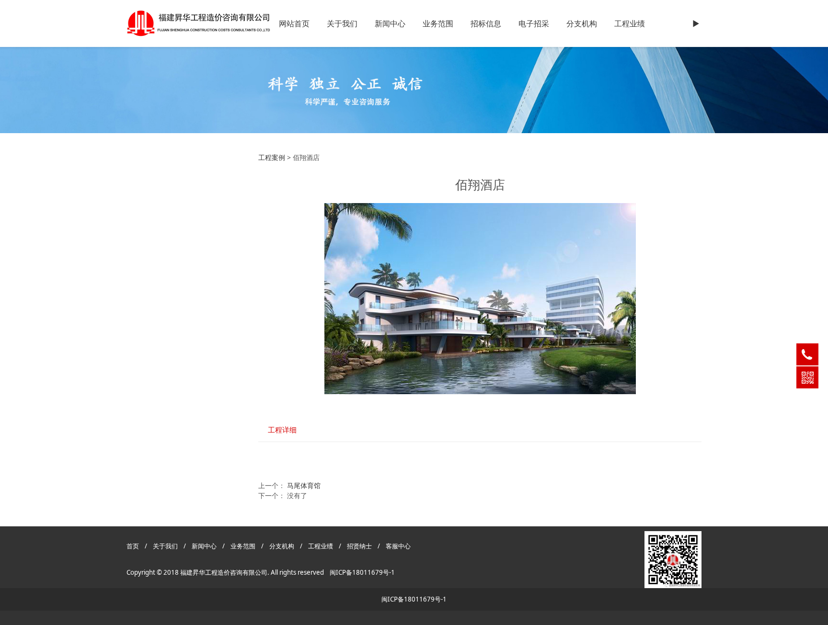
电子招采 (533, 23)
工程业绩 (629, 23)
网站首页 (294, 23)
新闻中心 (390, 23)
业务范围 (438, 23)
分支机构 (581, 23)
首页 (132, 546)
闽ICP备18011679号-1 (362, 572)
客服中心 (398, 546)
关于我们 (342, 23)
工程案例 (271, 157)
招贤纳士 (360, 546)
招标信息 (486, 23)
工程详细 (282, 430)
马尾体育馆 (304, 485)
